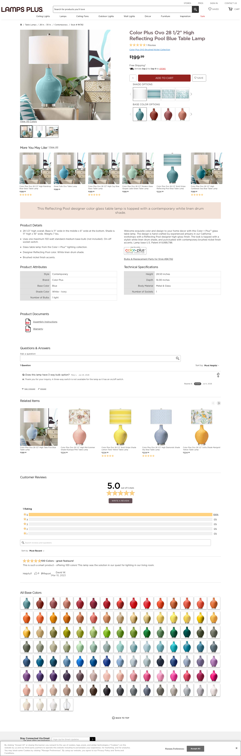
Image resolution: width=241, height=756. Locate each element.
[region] (120, 748)
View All (53, 147)
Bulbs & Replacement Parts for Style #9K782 (148, 259)
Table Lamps (30, 24)
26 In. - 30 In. (45, 24)
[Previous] (213, 403)
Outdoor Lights (106, 16)
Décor (148, 16)
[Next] (191, 94)
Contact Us (231, 3)
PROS (200, 3)
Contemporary (61, 24)
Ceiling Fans (82, 16)
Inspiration (185, 16)
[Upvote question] (218, 374)
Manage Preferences (174, 748)
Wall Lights (129, 16)
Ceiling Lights (43, 16)
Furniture (165, 16)
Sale (202, 16)
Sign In (214, 3)
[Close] (236, 748)
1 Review (151, 45)
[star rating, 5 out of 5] (137, 45)
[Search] (195, 9)
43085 (162, 68)
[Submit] (92, 739)
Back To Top (122, 718)
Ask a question (28, 353)
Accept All (195, 748)
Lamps (63, 16)
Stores (187, 3)
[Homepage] (21, 24)
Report (47, 573)
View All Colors (28, 121)
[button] (26, 131)
